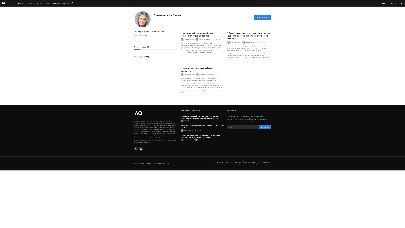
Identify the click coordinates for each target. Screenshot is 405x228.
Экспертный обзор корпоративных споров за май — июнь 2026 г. (203, 127)
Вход (384, 3)
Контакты (237, 162)
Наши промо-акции (262, 165)
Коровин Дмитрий (189, 39)
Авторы (39, 3)
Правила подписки (249, 162)
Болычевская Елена (204, 39)
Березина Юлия (188, 140)
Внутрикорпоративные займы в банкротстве (196, 69)
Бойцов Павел (188, 121)
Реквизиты (228, 162)
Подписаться (265, 127)
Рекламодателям (263, 162)
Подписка (66, 3)
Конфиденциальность (246, 165)
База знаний (56, 3)
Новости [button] (20, 3)
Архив (47, 3)
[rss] (141, 149)
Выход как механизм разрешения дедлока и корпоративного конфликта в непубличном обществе (248, 36)
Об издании (219, 162)
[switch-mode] (402, 3)
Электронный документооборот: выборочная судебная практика (197, 34)
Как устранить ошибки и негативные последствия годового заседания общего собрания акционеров (200, 117)
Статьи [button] (30, 3)
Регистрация (394, 3)
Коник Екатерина (250, 42)
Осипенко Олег (188, 130)
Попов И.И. (202, 74)
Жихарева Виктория (203, 140)
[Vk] (136, 149)
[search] (72, 3)
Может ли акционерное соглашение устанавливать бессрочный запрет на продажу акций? (201, 136)
